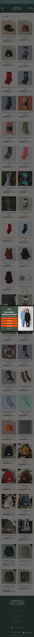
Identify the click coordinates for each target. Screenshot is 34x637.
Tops (9, 318)
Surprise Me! (9, 326)
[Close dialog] (32, 307)
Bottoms (9, 321)
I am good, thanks (9, 328)
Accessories (9, 323)
